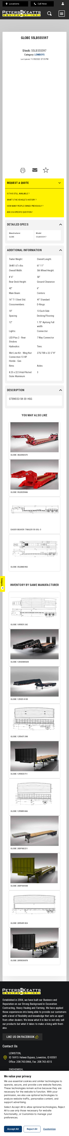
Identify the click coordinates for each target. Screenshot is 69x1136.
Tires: (39, 346)
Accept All (13, 1129)
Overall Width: (15, 270)
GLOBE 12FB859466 (19, 811)
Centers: (41, 293)
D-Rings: (41, 304)
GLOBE (11, 237)
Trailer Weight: (16, 259)
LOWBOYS (39, 54)
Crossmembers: (17, 304)
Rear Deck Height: (17, 281)
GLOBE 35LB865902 (19, 567)
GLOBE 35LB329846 (19, 492)
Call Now (42, 3)
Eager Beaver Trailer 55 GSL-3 (26, 529)
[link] (23, 170)
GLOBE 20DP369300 (19, 886)
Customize (49, 1129)
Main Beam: (14, 293)
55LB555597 (41, 237)
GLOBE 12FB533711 (19, 774)
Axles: (40, 365)
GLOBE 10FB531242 (19, 624)
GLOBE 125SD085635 (20, 662)
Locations (14, 3)
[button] (63, 4)
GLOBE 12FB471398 (19, 736)
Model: (39, 233)
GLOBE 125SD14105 (19, 699)
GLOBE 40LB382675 (19, 455)
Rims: (12, 365)
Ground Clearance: (46, 281)
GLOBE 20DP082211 (19, 848)
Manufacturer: (15, 233)
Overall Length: (44, 259)
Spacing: (13, 315)
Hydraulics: (14, 346)
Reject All (32, 1129)
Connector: (42, 331)
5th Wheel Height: (45, 270)
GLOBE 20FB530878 (19, 960)
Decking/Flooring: (45, 315)
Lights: (12, 331)
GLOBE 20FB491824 (19, 923)
